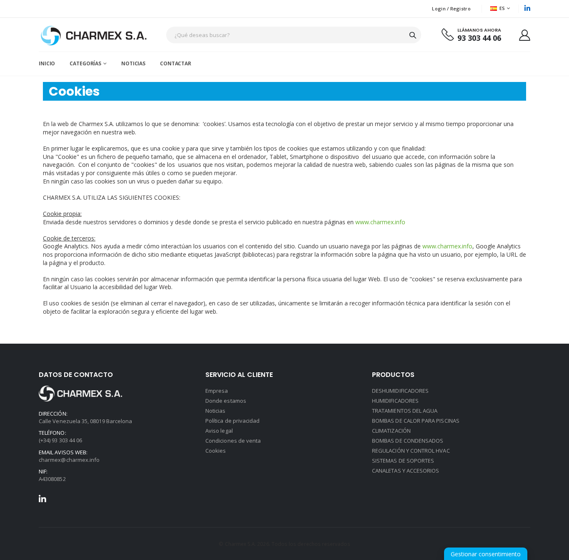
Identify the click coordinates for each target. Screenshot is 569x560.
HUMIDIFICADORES (395, 400)
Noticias (215, 410)
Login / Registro (451, 8)
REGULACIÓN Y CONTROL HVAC (411, 450)
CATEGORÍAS (85, 63)
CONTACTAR (175, 63)
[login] (524, 35)
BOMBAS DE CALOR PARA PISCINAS (415, 420)
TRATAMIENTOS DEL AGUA (404, 410)
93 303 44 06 (479, 38)
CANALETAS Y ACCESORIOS (405, 470)
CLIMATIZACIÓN (391, 430)
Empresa (216, 390)
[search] (412, 35)
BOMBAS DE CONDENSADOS (407, 440)
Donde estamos (225, 400)
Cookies (215, 450)
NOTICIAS (133, 63)
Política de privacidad (232, 420)
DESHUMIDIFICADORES (400, 390)
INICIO (47, 63)
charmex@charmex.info (69, 459)
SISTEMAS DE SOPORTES (403, 460)
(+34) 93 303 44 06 (60, 440)
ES (502, 8)
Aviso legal (219, 430)
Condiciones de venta (233, 440)
